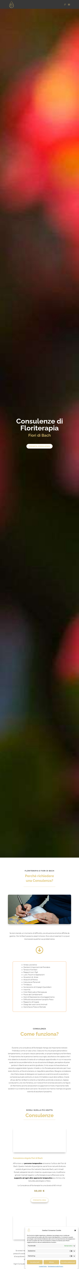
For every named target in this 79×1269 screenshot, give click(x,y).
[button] (75, 1230)
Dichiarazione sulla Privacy (55, 1266)
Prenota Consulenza (39, 446)
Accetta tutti (34, 1262)
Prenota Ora (39, 1200)
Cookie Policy (43, 1266)
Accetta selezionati (68, 1262)
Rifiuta (51, 1262)
